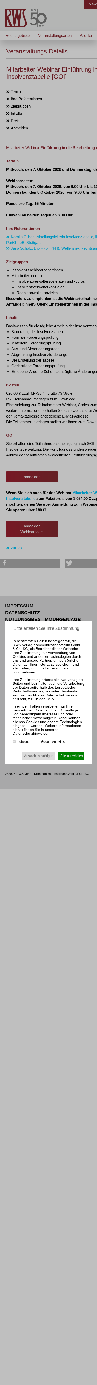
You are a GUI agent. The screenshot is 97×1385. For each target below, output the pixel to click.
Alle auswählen (71, 756)
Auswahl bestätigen (38, 756)
